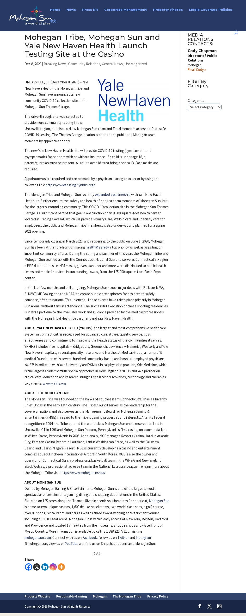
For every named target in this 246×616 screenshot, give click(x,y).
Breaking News (55, 64)
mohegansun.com (38, 537)
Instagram (143, 537)
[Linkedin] (45, 567)
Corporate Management (125, 10)
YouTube (71, 543)
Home (55, 10)
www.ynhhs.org (54, 383)
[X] (36, 567)
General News (112, 64)
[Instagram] (53, 567)
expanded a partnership (112, 194)
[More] (61, 567)
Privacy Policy (157, 596)
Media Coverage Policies (210, 10)
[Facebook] (28, 567)
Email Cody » (197, 69)
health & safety (97, 247)
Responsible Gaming (71, 596)
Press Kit (90, 10)
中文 (53, 21)
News (71, 10)
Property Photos (168, 10)
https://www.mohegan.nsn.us (83, 472)
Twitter (123, 537)
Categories (196, 100)
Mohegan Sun (159, 500)
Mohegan (100, 596)
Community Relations (84, 64)
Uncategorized (135, 64)
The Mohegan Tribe (127, 596)
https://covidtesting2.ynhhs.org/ (70, 185)
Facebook (89, 537)
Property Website (37, 596)
